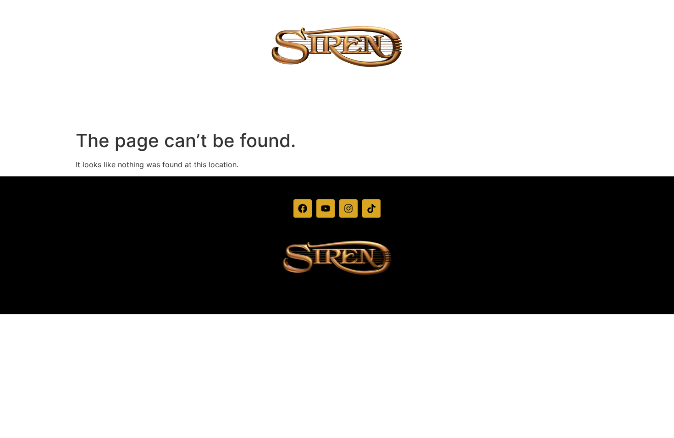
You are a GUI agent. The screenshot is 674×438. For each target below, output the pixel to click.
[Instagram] (348, 208)
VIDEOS (280, 106)
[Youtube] (325, 208)
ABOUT (326, 106)
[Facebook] (302, 208)
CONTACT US (424, 106)
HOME (237, 106)
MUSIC (369, 106)
